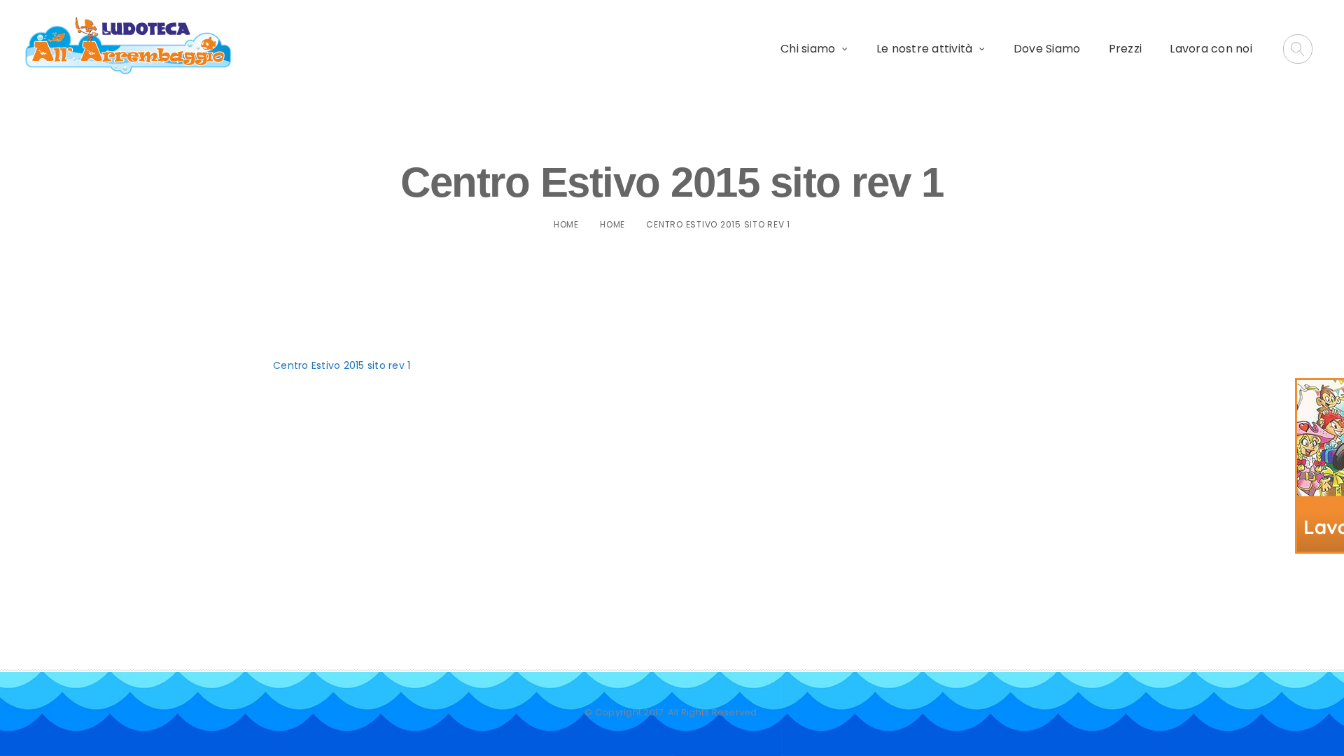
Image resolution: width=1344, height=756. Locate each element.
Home (566, 224)
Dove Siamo (1047, 49)
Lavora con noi (1211, 49)
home (612, 224)
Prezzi (1125, 49)
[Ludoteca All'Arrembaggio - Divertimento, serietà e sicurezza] (128, 46)
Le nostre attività (924, 49)
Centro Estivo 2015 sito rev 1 (341, 365)
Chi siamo (807, 49)
